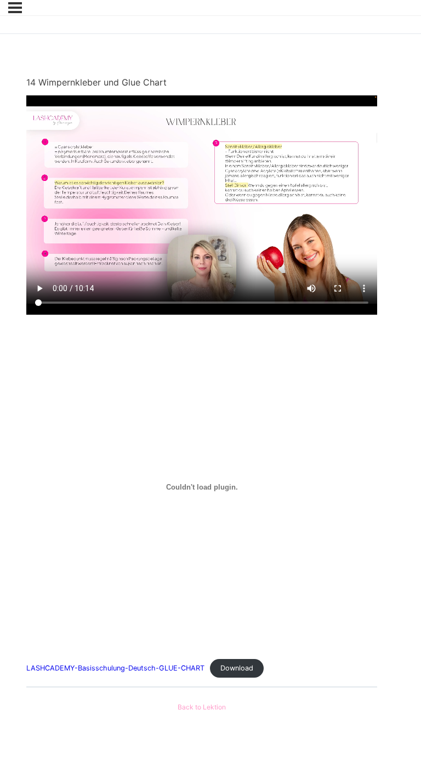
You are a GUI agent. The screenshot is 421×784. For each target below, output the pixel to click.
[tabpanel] (201, 386)
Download (236, 668)
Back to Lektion (202, 707)
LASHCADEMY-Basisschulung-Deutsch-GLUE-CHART (115, 668)
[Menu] (15, 7)
